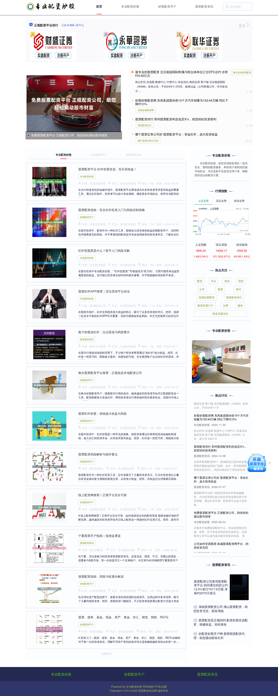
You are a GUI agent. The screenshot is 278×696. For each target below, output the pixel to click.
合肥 (225, 305)
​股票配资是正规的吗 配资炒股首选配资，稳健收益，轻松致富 (220, 622)
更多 (242, 25)
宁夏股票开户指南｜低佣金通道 (99, 535)
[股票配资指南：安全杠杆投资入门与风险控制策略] (49, 222)
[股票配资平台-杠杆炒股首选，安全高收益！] (49, 181)
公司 (202, 289)
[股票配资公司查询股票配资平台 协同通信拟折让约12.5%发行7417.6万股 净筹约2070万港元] (239, 587)
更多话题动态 (220, 313)
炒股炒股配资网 (146, 110)
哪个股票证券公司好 (148, 140)
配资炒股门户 (206, 305)
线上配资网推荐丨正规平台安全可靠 (102, 495)
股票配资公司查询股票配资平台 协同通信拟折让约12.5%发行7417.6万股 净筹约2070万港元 (211, 587)
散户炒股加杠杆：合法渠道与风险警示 (104, 332)
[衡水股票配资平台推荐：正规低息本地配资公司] (49, 385)
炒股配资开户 (167, 6)
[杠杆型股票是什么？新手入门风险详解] (49, 262)
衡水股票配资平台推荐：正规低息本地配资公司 (110, 373)
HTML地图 (160, 686)
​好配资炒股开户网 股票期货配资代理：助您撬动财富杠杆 (219, 635)
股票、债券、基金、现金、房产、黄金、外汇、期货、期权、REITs (123, 617)
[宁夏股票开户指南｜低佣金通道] (49, 548)
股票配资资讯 (204, 6)
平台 (213, 281)
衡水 (238, 289)
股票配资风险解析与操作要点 (98, 454)
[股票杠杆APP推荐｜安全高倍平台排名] (49, 303)
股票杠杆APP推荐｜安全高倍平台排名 (104, 291)
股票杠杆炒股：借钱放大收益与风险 (102, 413)
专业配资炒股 (130, 6)
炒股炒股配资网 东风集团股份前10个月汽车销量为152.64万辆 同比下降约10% (181, 102)
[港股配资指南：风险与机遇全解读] (49, 588)
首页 (99, 6)
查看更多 (106, 653)
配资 (199, 281)
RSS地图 (148, 686)
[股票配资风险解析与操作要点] (49, 466)
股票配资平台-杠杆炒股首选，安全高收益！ (107, 169)
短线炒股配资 (207, 297)
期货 (241, 281)
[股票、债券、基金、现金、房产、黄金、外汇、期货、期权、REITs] (49, 629)
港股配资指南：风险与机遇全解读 (101, 576)
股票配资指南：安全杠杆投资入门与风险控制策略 (111, 210)
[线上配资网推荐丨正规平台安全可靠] (49, 507)
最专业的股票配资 (242, 72)
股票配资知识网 (147, 690)
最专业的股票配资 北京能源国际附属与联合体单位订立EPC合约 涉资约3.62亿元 (181, 74)
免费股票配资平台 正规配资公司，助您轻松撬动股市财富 (69, 135)
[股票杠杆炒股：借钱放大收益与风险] (49, 425)
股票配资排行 (144, 125)
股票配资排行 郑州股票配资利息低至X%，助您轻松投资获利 (175, 119)
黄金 (227, 281)
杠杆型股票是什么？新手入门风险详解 (104, 250)
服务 (240, 305)
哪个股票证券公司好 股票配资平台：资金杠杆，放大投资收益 (176, 134)
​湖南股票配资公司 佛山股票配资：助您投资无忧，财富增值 (220, 609)
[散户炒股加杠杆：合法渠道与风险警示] (49, 344)
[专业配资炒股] (50, 6)
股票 (220, 289)
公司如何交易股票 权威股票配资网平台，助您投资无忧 (221, 537)
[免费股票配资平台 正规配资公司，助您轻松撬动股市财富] (73, 103)
